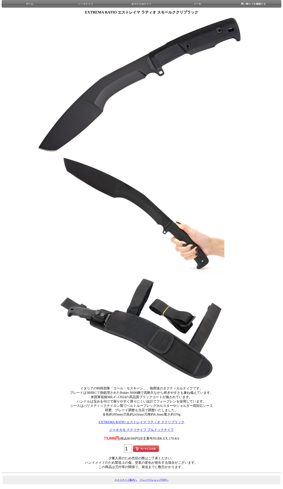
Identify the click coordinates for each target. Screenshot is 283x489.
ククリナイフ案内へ (126, 479)
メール (197, 3)
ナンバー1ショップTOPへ (153, 479)
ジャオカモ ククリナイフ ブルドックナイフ (141, 430)
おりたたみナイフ (141, 3)
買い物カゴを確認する (253, 3)
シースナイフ (85, 3)
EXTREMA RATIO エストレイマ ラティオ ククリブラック (141, 422)
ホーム (29, 3)
